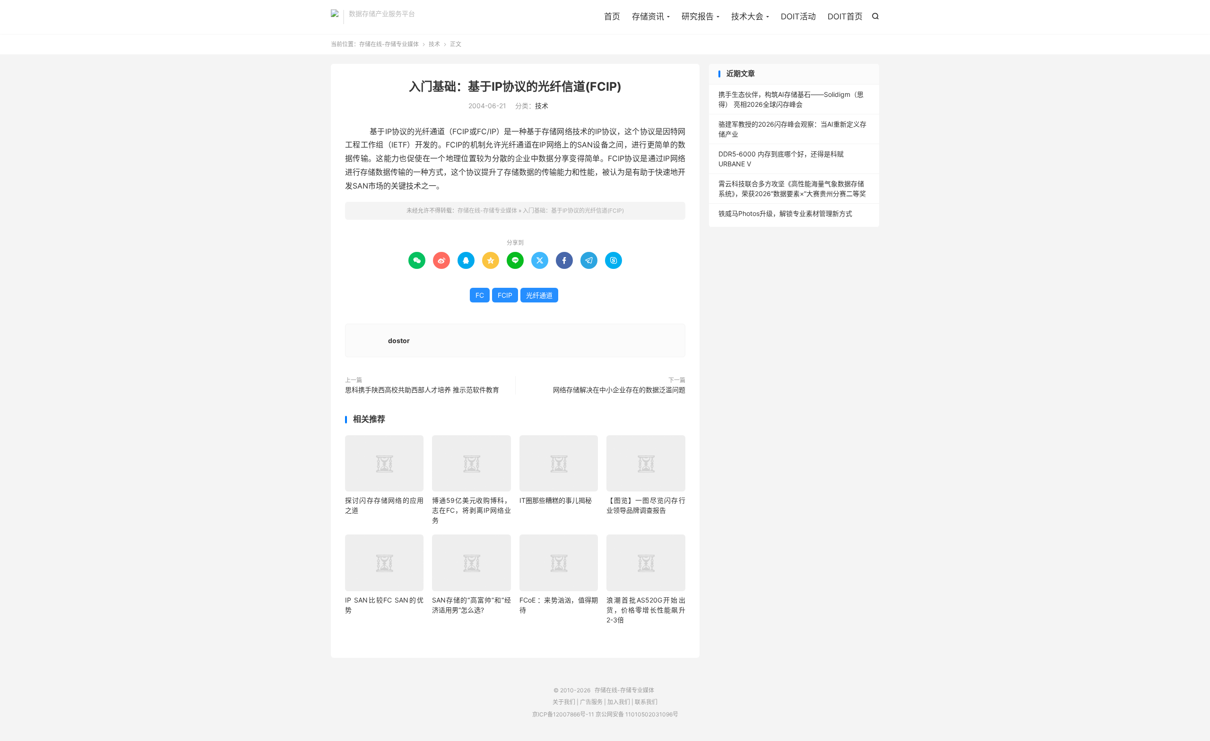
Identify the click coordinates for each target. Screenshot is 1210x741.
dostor (399, 340)
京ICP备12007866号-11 (563, 714)
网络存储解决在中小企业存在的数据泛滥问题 (619, 390)
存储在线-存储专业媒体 (334, 17)
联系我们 (646, 702)
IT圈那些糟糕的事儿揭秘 (555, 500)
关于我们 (564, 702)
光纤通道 (539, 295)
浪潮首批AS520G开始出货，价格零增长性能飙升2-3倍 (645, 610)
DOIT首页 (845, 16)
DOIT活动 (798, 16)
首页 (612, 16)
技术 (434, 44)
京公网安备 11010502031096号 (637, 714)
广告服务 (591, 702)
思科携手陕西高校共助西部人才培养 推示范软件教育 (422, 390)
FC (479, 295)
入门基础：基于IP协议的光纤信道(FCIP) (515, 86)
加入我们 (618, 702)
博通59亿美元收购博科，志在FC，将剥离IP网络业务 (471, 510)
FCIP (505, 295)
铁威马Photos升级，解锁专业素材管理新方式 (785, 213)
